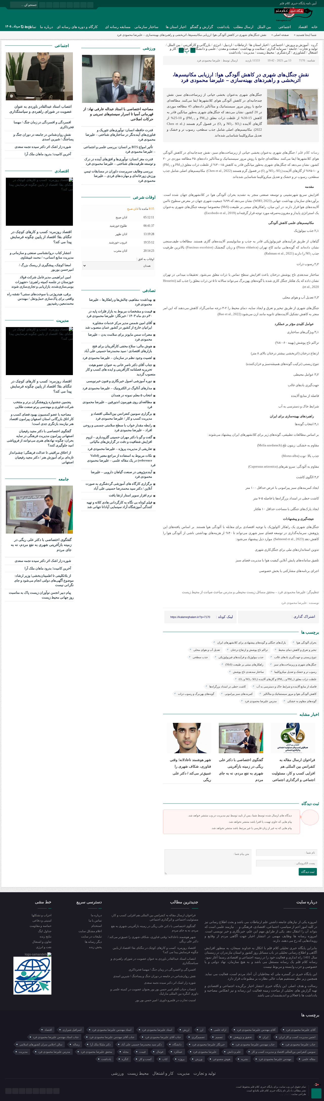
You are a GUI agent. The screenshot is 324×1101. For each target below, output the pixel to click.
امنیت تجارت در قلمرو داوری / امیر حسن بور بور (165, 1000)
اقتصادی (62, 171)
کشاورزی (299, 52)
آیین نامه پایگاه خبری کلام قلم (298, 3)
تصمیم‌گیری (198, 1037)
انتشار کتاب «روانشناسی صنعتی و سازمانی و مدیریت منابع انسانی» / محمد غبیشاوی (42, 255)
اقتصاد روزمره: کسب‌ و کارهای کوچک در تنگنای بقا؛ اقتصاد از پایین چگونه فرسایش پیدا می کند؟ (41, 237)
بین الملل (264, 27)
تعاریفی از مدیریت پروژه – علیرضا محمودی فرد (120, 449)
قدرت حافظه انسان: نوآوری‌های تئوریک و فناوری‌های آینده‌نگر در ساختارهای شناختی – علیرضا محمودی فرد (120, 134)
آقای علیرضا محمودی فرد (300, 1029)
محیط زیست (265, 52)
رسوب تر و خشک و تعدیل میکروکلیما (295, 671)
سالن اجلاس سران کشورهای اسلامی (40, 1044)
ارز (201, 1029)
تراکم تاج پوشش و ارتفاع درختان (249, 649)
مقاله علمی (308, 1059)
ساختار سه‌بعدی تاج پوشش (248, 671)
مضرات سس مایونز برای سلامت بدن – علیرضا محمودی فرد (120, 337)
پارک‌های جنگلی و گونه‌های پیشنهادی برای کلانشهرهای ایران (251, 642)
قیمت (142, 1051)
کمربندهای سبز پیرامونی (239, 693)
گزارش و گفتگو (201, 27)
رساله (76, 1044)
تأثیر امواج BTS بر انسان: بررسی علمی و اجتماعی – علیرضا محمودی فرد (119, 149)
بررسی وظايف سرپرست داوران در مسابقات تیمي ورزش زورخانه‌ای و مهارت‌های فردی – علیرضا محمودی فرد (119, 175)
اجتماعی (284, 27)
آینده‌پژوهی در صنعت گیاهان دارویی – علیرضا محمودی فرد (121, 474)
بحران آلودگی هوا (306, 642)
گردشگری (283, 52)
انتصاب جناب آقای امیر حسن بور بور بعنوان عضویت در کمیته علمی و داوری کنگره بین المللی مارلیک (154, 991)
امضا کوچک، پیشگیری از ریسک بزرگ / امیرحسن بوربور (46, 267)
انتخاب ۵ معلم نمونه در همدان (131, 395)
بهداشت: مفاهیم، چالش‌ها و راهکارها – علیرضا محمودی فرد (120, 302)
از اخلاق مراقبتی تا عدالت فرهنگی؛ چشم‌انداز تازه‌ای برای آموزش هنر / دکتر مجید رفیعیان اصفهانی (41, 457)
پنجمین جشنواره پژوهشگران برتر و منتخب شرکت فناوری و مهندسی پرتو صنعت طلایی (43, 404)
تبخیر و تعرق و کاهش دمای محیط (297, 649)
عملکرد (178, 1051)
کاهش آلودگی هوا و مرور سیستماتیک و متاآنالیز (289, 693)
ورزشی (149, 48)
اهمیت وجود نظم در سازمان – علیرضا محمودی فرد (117, 358)
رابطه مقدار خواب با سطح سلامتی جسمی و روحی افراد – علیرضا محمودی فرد (117, 427)
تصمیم (219, 1037)
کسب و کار (145, 1059)
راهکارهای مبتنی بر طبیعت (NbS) (244, 664)
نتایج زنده (45, 936)
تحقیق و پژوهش (242, 1037)
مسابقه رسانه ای (118, 27)
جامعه (293, 49)
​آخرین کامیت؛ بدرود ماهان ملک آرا (48, 154)
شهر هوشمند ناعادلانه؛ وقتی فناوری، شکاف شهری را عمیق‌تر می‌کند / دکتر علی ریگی (153, 939)
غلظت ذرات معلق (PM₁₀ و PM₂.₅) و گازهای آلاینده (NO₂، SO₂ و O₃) (277, 679)
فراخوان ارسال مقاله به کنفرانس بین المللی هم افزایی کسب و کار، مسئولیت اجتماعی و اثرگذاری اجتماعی (154, 917)
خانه (314, 27)
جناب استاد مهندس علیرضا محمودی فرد (56, 1037)
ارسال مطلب (243, 27)
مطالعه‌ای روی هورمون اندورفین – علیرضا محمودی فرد (117, 404)
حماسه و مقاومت (40, 926)
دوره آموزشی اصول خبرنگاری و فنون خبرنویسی (119, 381)
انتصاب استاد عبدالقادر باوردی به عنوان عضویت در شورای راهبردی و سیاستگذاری (40, 109)
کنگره (125, 1059)
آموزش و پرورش (297, 45)
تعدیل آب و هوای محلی (206, 649)
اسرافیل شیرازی (72, 1029)
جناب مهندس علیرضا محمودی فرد (255, 1044)
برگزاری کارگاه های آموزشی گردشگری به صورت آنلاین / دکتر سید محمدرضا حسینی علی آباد (119, 486)
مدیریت (249, 52)
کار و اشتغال (163, 1073)
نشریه (244, 1059)
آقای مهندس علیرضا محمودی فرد (256, 1029)
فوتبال (159, 1051)
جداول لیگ (44, 931)
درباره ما (46, 27)
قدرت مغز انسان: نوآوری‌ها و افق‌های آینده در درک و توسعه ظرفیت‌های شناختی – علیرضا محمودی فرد (119, 161)
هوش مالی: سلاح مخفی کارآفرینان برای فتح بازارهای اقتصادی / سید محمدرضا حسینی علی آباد (118, 348)
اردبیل (228, 45)
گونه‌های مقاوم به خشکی (301, 701)
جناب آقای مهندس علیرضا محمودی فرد (111, 1037)
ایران (265, 1037)
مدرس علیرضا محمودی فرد (261, 701)
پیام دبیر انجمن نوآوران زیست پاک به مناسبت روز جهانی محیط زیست (41, 595)
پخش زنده (95, 947)
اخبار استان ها (176, 27)
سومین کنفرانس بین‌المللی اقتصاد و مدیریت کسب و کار (283, 1051)
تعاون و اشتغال (41, 942)
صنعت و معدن (228, 49)
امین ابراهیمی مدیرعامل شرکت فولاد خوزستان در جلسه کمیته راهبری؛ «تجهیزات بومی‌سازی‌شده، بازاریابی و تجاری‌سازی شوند (42, 281)
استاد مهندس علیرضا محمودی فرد (111, 1029)
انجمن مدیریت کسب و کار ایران (297, 1037)
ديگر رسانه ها (93, 942)
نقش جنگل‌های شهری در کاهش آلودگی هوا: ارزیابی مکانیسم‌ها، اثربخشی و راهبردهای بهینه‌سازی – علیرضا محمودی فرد (241, 77)
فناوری (183, 49)
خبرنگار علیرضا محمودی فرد (208, 1044)
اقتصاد (303, 27)
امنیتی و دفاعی (41, 920)
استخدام (96, 926)
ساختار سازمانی (146, 27)
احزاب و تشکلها (41, 915)
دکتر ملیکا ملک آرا (100, 1044)
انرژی (217, 45)
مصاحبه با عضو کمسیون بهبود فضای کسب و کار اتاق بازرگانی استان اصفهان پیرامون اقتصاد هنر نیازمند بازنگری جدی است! (41, 419)
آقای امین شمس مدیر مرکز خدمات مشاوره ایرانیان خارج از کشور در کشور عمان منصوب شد (118, 325)
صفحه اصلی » (280, 35)
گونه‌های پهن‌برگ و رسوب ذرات (196, 693)
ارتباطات (241, 45)
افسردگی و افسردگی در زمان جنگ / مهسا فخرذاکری (44, 124)
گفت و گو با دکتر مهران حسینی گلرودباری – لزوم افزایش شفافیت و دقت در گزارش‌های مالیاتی (119, 439)
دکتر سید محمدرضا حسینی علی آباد (141, 1044)
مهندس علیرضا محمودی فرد (275, 1059)
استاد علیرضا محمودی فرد (157, 1029)
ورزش (198, 1059)
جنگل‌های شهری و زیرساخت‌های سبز (295, 664)
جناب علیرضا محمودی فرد (300, 1044)
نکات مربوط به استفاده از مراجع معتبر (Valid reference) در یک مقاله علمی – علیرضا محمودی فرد (121, 460)
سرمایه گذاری (276, 49)
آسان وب (284, 1094)
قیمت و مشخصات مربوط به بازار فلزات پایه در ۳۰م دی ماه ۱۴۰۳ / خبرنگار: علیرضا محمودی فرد (119, 313)
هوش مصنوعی (221, 1059)
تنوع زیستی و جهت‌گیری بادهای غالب (295, 657)
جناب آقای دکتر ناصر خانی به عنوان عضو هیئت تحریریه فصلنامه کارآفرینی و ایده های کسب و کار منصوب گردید (120, 369)
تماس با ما (95, 920)
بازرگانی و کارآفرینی (197, 45)
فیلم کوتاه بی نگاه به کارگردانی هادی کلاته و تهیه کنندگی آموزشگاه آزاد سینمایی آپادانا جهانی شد (119, 504)
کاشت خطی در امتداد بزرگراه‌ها (227, 686)
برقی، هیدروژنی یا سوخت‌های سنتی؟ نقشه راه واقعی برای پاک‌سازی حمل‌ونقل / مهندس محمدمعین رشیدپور (40, 298)
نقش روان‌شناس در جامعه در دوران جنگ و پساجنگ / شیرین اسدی (43, 137)
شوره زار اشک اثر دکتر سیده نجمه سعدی (43, 147)
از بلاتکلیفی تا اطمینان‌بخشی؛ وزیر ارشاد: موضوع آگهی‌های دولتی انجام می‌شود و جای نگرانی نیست (44, 580)
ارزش (186, 1029)
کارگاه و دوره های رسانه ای (77, 27)
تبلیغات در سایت (91, 936)
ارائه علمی (220, 1029)
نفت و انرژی (43, 947)
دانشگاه (176, 1044)
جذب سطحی (200, 657)
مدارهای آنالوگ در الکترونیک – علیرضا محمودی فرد (117, 388)
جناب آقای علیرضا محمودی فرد (163, 1037)
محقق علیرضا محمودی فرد (96, 1051)
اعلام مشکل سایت (90, 931)
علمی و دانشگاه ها (203, 49)
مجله (126, 1051)
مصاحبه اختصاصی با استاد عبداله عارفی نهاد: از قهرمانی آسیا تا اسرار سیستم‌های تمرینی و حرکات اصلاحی (118, 114)
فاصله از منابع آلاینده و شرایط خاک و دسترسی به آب (286, 686)
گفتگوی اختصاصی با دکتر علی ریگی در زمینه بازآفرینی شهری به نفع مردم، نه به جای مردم (41, 545)
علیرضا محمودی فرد (208, 60)
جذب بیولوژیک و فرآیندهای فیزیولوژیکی (241, 657)
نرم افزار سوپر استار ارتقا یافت (130, 495)
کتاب (165, 1059)
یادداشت (223, 27)
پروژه (181, 1059)
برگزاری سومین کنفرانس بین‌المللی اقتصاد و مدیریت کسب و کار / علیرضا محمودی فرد (121, 416)
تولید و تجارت (308, 49)
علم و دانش (234, 1051)
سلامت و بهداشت (252, 49)
